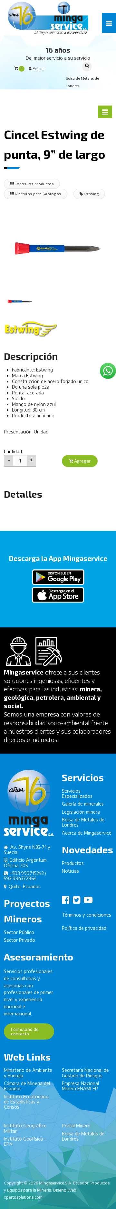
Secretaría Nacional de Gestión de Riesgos (85, 1072)
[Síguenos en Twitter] (77, 900)
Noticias (70, 871)
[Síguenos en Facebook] (67, 900)
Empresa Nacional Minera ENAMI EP (80, 1086)
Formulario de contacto (25, 1031)
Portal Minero (76, 1125)
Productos (73, 863)
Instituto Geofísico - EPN (25, 1141)
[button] (109, 23)
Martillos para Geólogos (37, 193)
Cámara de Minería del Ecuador (27, 1086)
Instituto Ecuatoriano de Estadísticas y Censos (26, 1102)
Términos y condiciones (86, 915)
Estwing (91, 193)
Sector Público (19, 932)
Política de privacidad (84, 928)
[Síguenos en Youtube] (89, 900)
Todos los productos (34, 183)
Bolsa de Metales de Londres (83, 822)
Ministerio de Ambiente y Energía (28, 1072)
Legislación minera (81, 812)
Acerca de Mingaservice (86, 833)
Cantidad (13, 451)
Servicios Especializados (77, 793)
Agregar (82, 460)
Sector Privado (19, 940)
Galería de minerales (83, 804)
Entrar (38, 68)
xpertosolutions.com (23, 1197)
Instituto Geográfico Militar (25, 1128)
